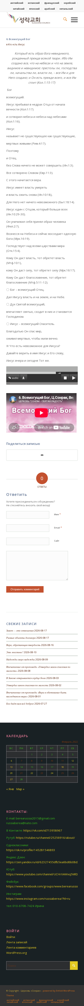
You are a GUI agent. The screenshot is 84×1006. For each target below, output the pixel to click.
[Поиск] (63, 20)
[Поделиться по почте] (42, 455)
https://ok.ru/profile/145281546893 (30, 850)
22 (32, 773)
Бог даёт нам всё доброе (20, 703)
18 (62, 766)
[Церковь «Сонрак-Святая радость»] (34, 20)
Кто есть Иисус (16, 44)
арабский (49, 8)
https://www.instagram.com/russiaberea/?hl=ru (38, 898)
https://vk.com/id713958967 (42, 830)
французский (51, 2)
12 (72, 760)
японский (34, 8)
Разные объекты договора (21, 637)
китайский (18, 8)
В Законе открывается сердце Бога (26, 678)
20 (11, 773)
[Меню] (72, 20)
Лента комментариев (21, 947)
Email (58, 527)
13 (11, 766)
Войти (10, 937)
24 (52, 773)
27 (11, 779)
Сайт (56, 540)
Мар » (20, 789)
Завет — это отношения (20, 630)
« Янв (10, 789)
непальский (66, 8)
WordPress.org (16, 953)
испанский (34, 2)
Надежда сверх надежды (20, 659)
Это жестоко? (14, 652)
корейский (70, 2)
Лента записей (16, 942)
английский (16, 2)
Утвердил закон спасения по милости (27, 685)
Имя (57, 514)
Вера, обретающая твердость (23, 645)
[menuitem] (16, 3)
